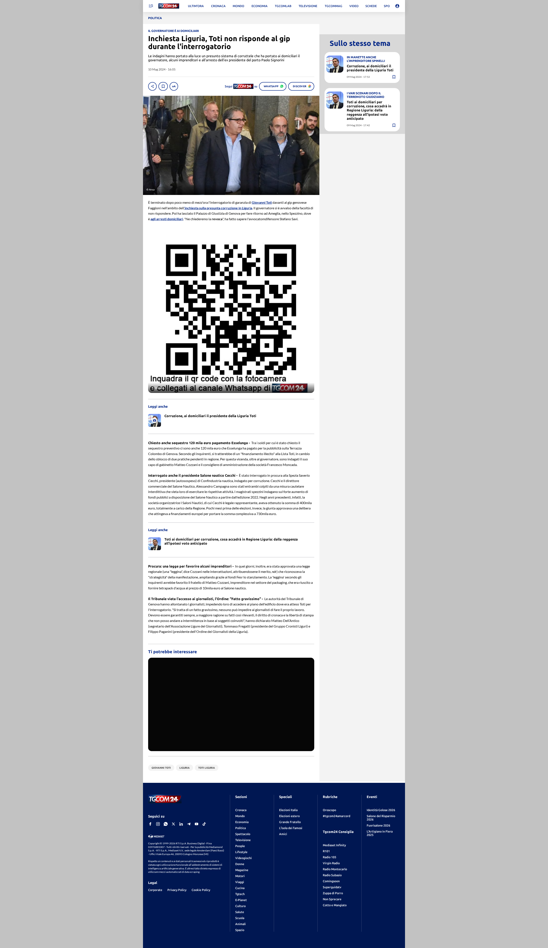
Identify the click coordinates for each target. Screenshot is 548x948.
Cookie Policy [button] (201, 890)
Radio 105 (329, 857)
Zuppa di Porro (333, 893)
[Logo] (168, 6)
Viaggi (239, 882)
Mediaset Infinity (334, 845)
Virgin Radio (331, 863)
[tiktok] (204, 824)
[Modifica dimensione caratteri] (174, 86)
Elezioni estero (289, 816)
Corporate (155, 890)
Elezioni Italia (288, 810)
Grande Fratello (290, 822)
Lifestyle (241, 852)
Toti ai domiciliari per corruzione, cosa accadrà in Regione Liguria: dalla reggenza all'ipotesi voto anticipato (369, 110)
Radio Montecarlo (335, 869)
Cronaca (240, 810)
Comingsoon (331, 881)
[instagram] (158, 824)
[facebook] (150, 824)
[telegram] (189, 824)
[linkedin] (181, 824)
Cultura (240, 906)
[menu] (150, 6)
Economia (242, 822)
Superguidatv (332, 887)
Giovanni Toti (262, 202)
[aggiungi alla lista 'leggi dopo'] (163, 86)
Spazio (239, 930)
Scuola (239, 918)
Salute (239, 912)
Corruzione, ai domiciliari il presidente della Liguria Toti (370, 68)
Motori (240, 876)
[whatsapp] (166, 824)
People (240, 846)
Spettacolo (242, 834)
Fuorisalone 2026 (378, 825)
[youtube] (196, 824)
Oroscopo (329, 810)
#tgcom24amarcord (336, 816)
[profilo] (397, 6)
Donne (239, 864)
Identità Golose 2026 (381, 810)
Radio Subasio (332, 875)
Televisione (243, 840)
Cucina (239, 888)
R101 (326, 851)
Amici (283, 834)
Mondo (240, 816)
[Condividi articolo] (152, 86)
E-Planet (241, 900)
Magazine (241, 870)
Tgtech (240, 894)
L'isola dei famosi (290, 828)
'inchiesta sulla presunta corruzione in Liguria (218, 208)
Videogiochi (243, 858)
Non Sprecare (332, 899)
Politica (240, 828)
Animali (240, 924)
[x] (173, 824)
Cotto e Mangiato (335, 905)
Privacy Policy (176, 890)
